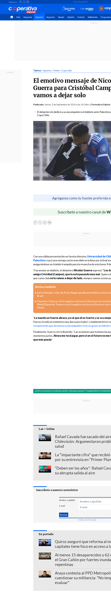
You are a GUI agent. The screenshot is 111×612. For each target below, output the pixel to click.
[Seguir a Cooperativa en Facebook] (20, 2)
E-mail (62, 506)
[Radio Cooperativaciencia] (87, 8)
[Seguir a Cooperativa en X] (24, 2)
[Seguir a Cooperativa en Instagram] (27, 2)
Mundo (61, 17)
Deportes (39, 17)
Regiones (51, 17)
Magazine (27, 17)
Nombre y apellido (67, 500)
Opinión (70, 17)
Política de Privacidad (87, 520)
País (18, 17)
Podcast (81, 17)
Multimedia (93, 17)
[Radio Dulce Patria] (68, 8)
